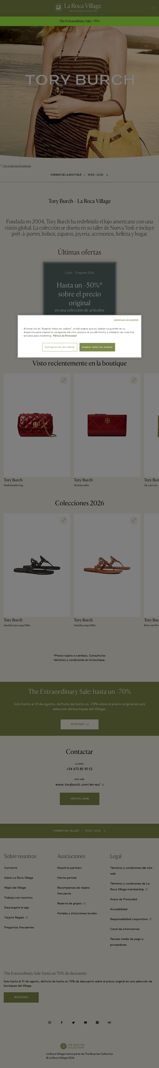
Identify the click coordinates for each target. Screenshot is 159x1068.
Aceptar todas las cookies (97, 347)
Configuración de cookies (60, 347)
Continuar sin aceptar (126, 320)
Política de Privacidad (65, 336)
